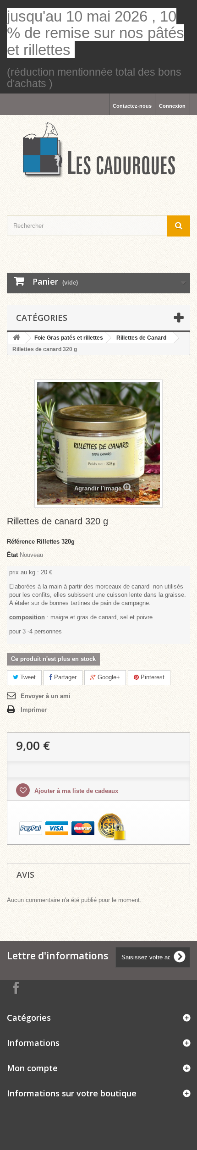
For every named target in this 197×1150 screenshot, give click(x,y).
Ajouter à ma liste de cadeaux (75, 790)
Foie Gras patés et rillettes (68, 338)
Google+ (108, 677)
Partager (64, 677)
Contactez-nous (132, 106)
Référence (21, 541)
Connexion (172, 106)
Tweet (27, 677)
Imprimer (34, 709)
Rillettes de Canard (141, 338)
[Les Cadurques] (98, 150)
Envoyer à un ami (46, 696)
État (12, 554)
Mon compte (32, 1067)
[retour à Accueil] (16, 338)
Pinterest (151, 677)
